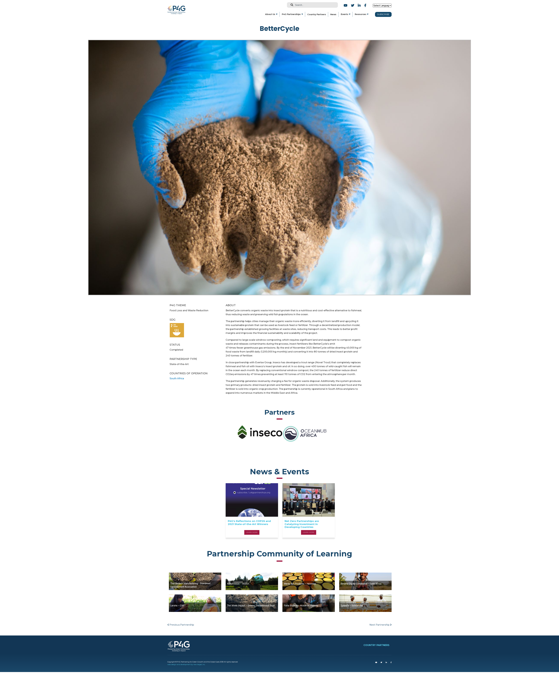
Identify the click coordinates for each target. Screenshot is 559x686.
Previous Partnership (181, 624)
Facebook (364, 5)
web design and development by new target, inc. (186, 664)
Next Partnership (379, 624)
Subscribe (383, 14)
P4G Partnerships (291, 14)
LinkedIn (359, 5)
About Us (270, 14)
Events (344, 14)
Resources (360, 14)
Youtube (345, 5)
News (333, 14)
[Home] (177, 7)
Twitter (352, 5)
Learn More (252, 532)
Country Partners (316, 14)
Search (290, 5)
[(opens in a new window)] (376, 662)
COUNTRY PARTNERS (376, 645)
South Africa (177, 378)
